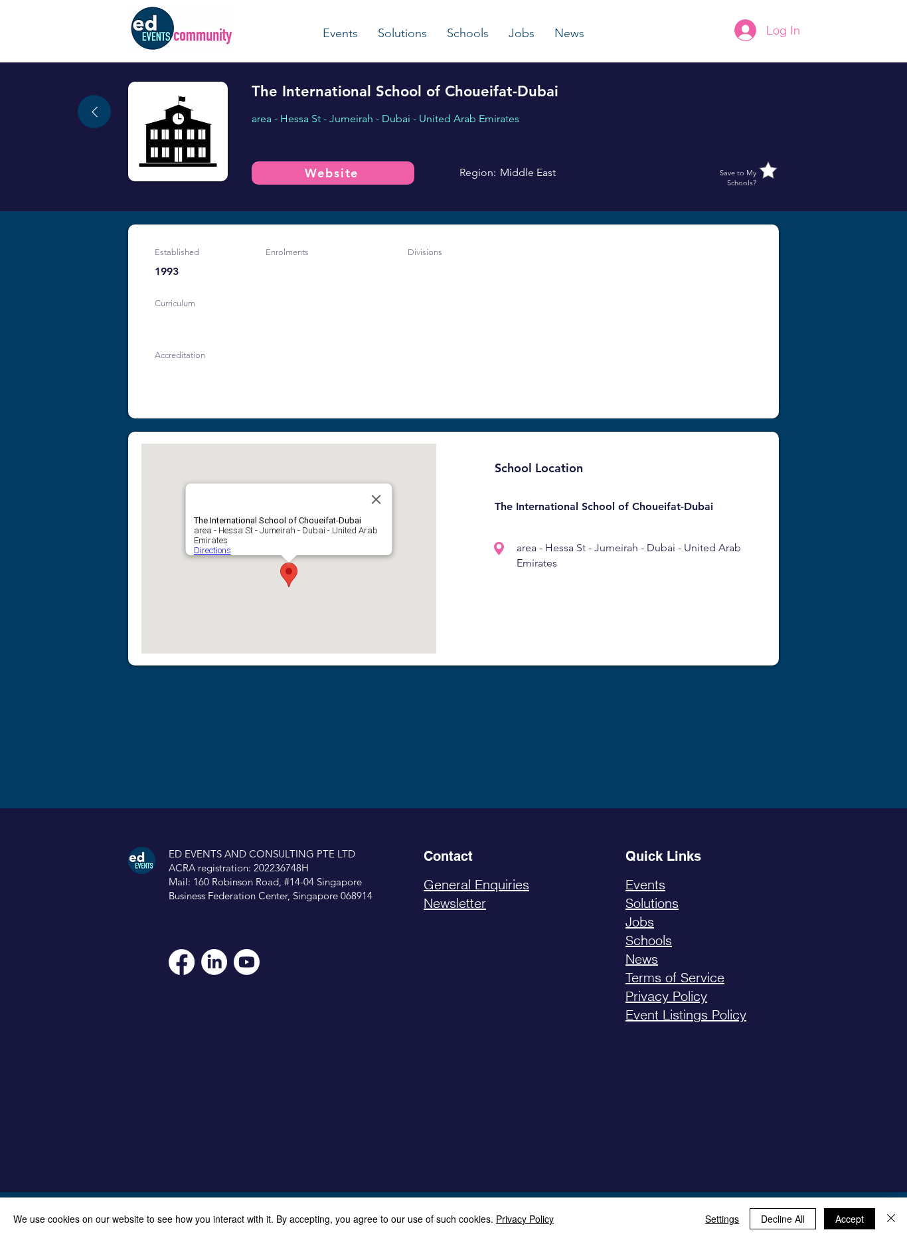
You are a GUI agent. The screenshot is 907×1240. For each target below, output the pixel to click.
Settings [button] (722, 1218)
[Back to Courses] (94, 111)
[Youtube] (247, 962)
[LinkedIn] (214, 962)
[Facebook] (182, 962)
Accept (849, 1218)
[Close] (891, 1218)
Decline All (783, 1218)
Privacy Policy (525, 1218)
